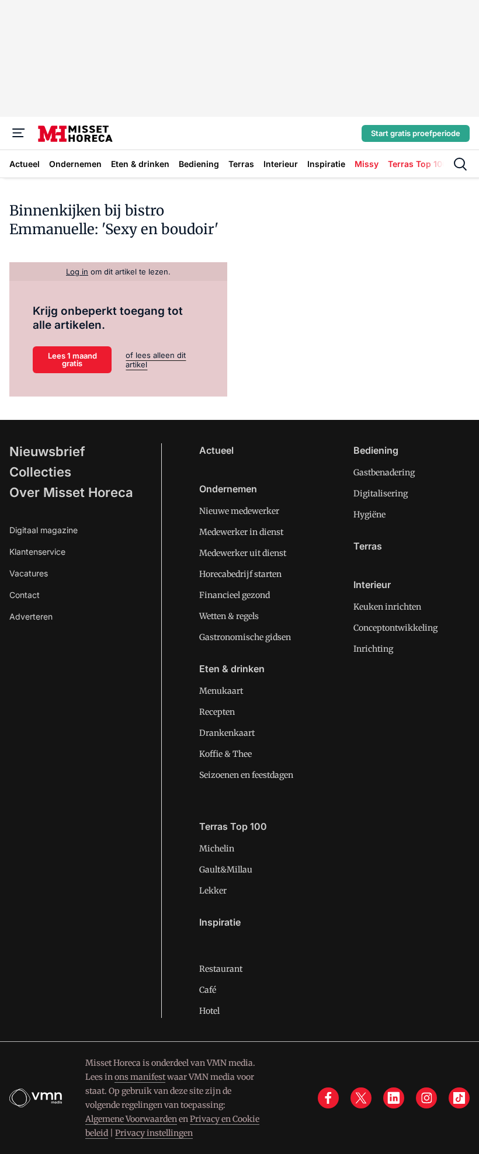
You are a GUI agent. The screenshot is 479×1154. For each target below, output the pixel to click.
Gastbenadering (384, 472)
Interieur (372, 584)
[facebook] (328, 1097)
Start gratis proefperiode (415, 133)
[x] (361, 1097)
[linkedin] (393, 1097)
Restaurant (220, 969)
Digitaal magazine (43, 530)
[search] (460, 164)
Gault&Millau (225, 869)
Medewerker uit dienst (242, 553)
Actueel (216, 450)
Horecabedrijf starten (240, 574)
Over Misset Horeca (71, 492)
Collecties (40, 471)
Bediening (375, 450)
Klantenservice (37, 552)
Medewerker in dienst (241, 532)
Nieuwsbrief (47, 451)
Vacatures (28, 573)
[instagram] (426, 1097)
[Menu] (18, 133)
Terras (367, 546)
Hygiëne (369, 514)
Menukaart (221, 691)
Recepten (217, 712)
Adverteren (31, 616)
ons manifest (139, 1077)
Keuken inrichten (387, 607)
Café (207, 990)
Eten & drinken (232, 669)
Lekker (213, 890)
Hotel (209, 1011)
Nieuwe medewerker (239, 511)
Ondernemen (228, 489)
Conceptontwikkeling (395, 628)
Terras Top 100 (233, 826)
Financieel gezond (234, 595)
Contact (24, 595)
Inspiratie (220, 922)
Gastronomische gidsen (245, 637)
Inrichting (373, 649)
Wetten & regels (229, 616)
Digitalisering (380, 493)
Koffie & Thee (225, 754)
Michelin (216, 848)
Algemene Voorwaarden (131, 1119)
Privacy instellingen (154, 1133)
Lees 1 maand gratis (72, 359)
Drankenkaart (227, 733)
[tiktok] (459, 1097)
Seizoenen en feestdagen (246, 775)
